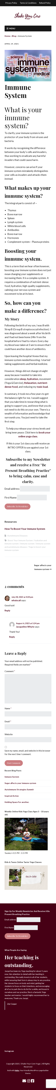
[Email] (24, 1081)
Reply (7, 610)
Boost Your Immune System (20, 540)
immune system (27, 543)
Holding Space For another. (17, 802)
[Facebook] (32, 1081)
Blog (14, 36)
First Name (11, 497)
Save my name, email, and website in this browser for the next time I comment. (27, 752)
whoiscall (16, 600)
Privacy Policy (11, 3)
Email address (12, 488)
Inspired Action (12, 796)
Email (8, 721)
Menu (12, 28)
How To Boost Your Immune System (25, 528)
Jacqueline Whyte (25, 626)
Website (9, 734)
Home (7, 36)
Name (8, 708)
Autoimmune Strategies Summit (19, 789)
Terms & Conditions (28, 3)
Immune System (12, 777)
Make (17, 1070)
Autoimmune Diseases (17, 535)
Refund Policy (45, 3)
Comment (10, 671)
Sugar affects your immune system (20, 783)
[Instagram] (28, 1081)
